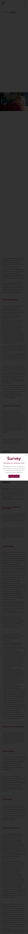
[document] (14, 467)
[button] (26, 455)
